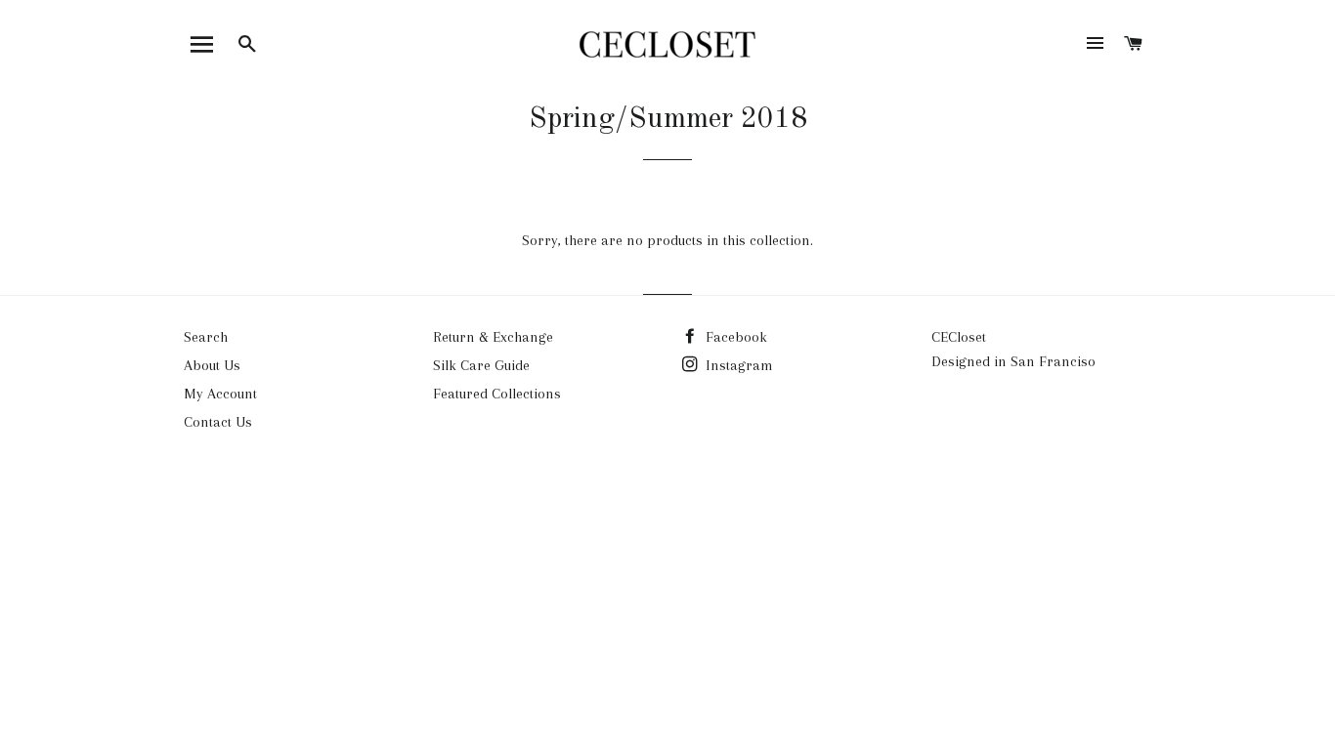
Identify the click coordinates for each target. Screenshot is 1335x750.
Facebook (734, 337)
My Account (220, 393)
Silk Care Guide (481, 365)
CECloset (958, 337)
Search (206, 337)
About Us (212, 365)
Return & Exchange (493, 337)
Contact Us (218, 422)
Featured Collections (497, 393)
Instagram (737, 365)
